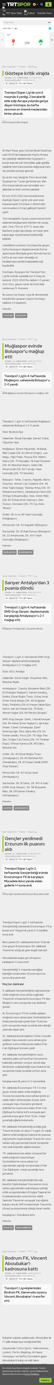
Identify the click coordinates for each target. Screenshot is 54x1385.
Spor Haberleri (9, 66)
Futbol (22, 66)
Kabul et (45, 1380)
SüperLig (32, 66)
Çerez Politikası (31, 1374)
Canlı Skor (7, 28)
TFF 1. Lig (32, 339)
